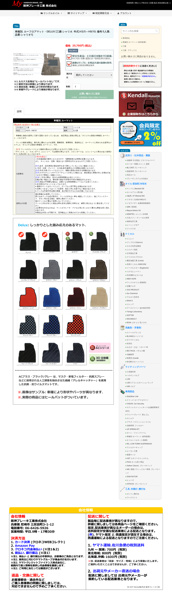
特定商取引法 (102, 13)
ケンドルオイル (51, 13)
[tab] (19, 111)
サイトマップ (77, 13)
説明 (19, 111)
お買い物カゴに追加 (89, 93)
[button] (156, 30)
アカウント (126, 13)
